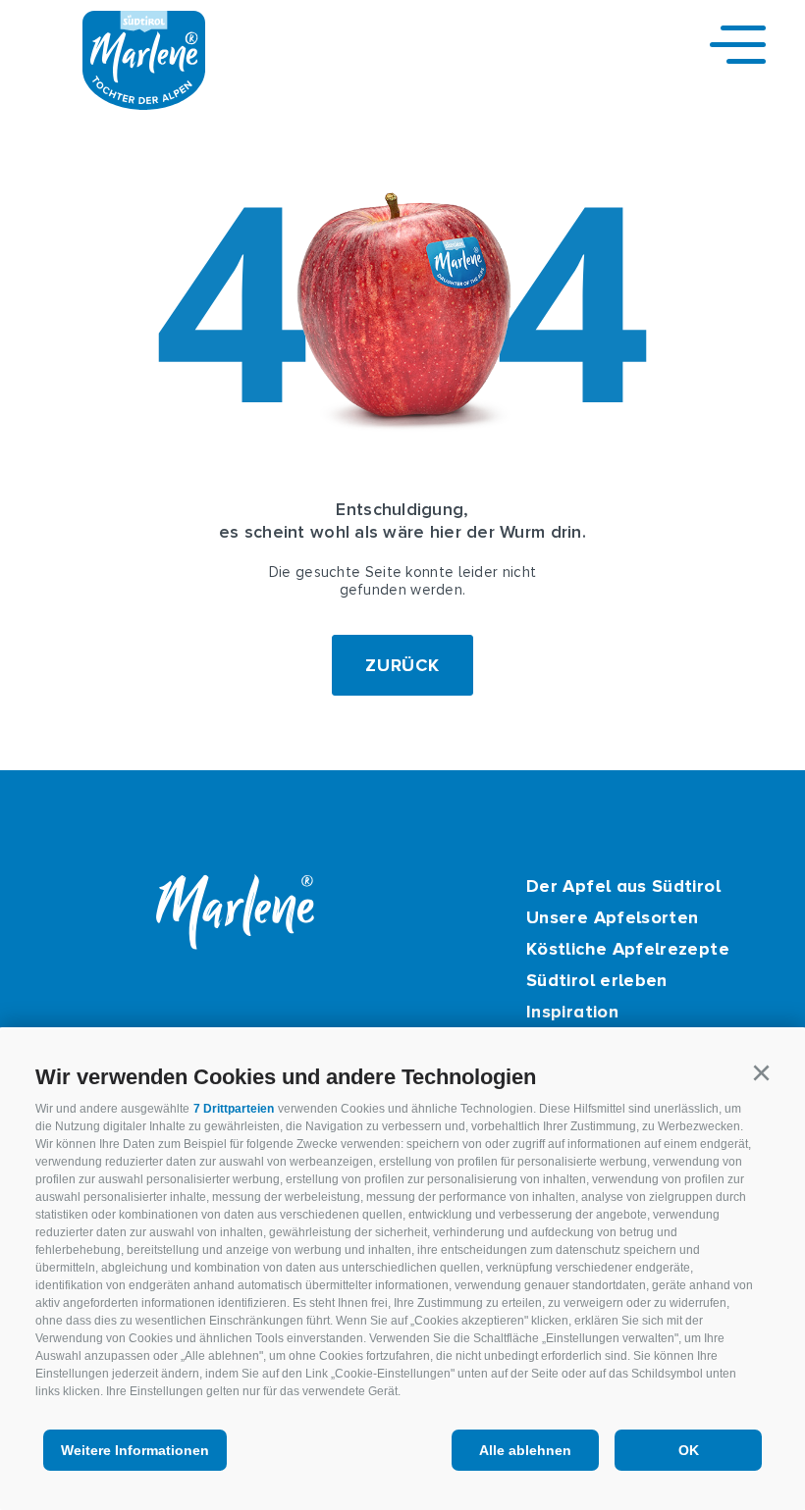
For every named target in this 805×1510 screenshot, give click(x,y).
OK (688, 1450)
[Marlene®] (143, 104)
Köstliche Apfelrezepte (627, 949)
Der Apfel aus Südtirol (623, 886)
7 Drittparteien (233, 1109)
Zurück (402, 665)
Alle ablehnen (525, 1450)
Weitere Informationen (135, 1450)
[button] (761, 1073)
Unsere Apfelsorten (612, 917)
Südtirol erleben (597, 980)
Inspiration (572, 1011)
